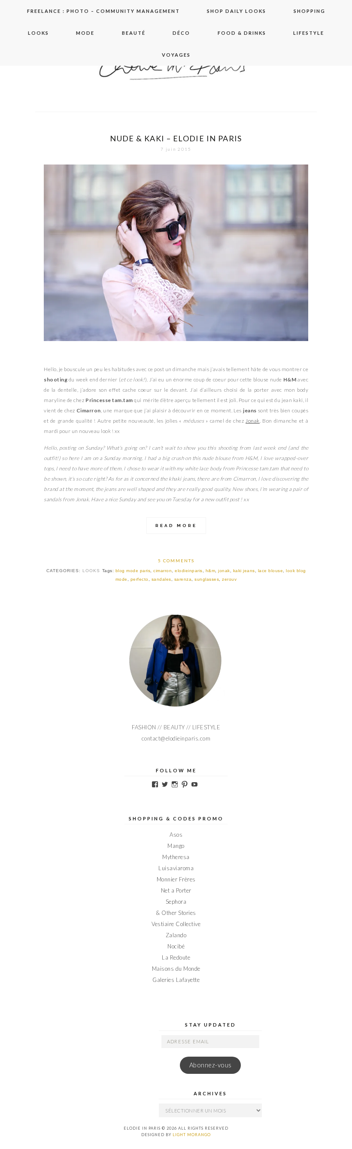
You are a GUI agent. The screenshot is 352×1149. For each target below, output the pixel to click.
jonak (224, 570)
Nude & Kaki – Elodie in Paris (176, 138)
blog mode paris (133, 570)
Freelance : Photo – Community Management (103, 11)
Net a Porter (176, 890)
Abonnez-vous (210, 1065)
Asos (176, 834)
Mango (176, 845)
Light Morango (192, 1134)
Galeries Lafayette (176, 979)
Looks (38, 33)
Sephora (176, 901)
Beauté (134, 33)
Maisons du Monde (176, 968)
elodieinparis (189, 570)
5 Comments (176, 560)
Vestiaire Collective (176, 923)
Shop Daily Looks (236, 11)
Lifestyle (308, 33)
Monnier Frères (176, 879)
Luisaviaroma (176, 868)
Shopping (309, 11)
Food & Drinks (242, 33)
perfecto (139, 579)
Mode (85, 33)
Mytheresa (176, 856)
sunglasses (206, 579)
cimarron (162, 570)
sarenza (183, 579)
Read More (176, 525)
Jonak (253, 421)
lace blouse (270, 570)
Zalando (176, 935)
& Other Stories (176, 912)
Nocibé (176, 946)
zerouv (229, 579)
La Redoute (176, 957)
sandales (161, 579)
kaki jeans (244, 570)
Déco (181, 33)
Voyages (176, 55)
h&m (210, 570)
